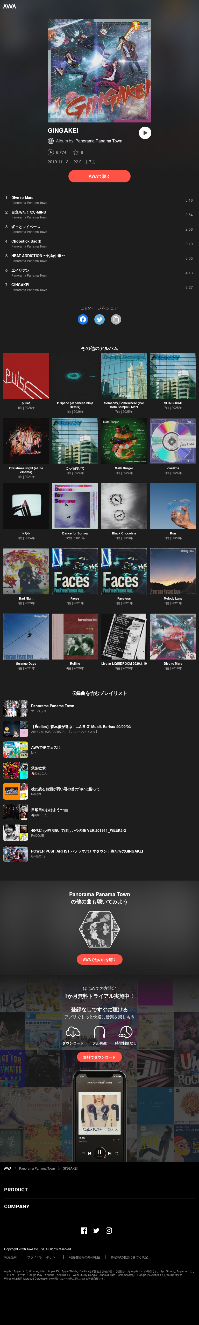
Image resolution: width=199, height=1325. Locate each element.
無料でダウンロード (99, 1057)
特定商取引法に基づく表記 (129, 1257)
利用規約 (10, 1257)
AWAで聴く (100, 176)
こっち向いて (75, 468)
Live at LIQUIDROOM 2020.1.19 (124, 663)
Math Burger (124, 468)
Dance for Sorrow (75, 533)
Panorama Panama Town (98, 141)
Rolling (75, 663)
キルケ (26, 533)
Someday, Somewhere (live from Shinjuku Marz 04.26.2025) (124, 407)
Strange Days (26, 663)
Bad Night (26, 598)
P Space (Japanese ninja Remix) (75, 405)
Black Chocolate (124, 533)
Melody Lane (173, 598)
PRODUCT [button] (16, 1189)
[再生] (145, 133)
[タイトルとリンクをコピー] (116, 319)
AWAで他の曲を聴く (99, 959)
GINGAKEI (70, 1168)
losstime (173, 468)
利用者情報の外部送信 (84, 1257)
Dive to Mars (173, 663)
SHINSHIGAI (173, 403)
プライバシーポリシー (42, 1257)
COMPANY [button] (16, 1206)
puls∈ (26, 403)
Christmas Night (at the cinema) (26, 470)
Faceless (124, 598)
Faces (75, 598)
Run (173, 533)
